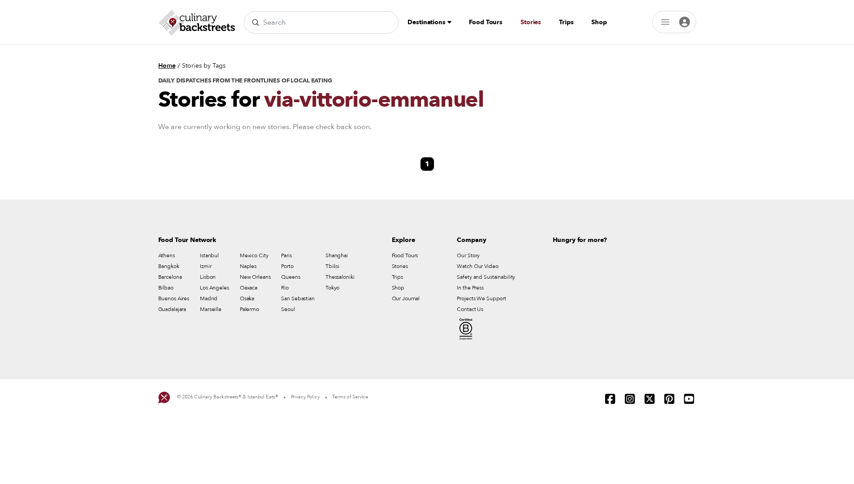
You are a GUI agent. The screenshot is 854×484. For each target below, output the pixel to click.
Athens (166, 255)
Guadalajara (172, 309)
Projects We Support (481, 298)
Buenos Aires (174, 298)
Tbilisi (332, 266)
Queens (290, 277)
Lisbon (208, 277)
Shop (599, 22)
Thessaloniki (340, 277)
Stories (530, 22)
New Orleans (255, 277)
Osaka (247, 298)
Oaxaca (248, 287)
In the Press (470, 287)
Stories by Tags (203, 65)
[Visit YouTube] (689, 399)
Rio (285, 287)
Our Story (468, 255)
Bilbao (165, 287)
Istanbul (209, 255)
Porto (287, 266)
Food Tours (486, 22)
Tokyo (332, 287)
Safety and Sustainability (486, 277)
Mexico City (254, 255)
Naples (248, 266)
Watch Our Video (477, 266)
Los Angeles (214, 287)
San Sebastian (297, 298)
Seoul (288, 309)
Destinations (427, 22)
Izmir (205, 266)
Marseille (210, 309)
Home (167, 65)
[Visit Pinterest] (669, 399)
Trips (566, 22)
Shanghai (336, 255)
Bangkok (168, 266)
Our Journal (406, 298)
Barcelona (170, 277)
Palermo (249, 309)
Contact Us (470, 309)
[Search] (255, 22)
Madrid (208, 298)
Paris (286, 255)
